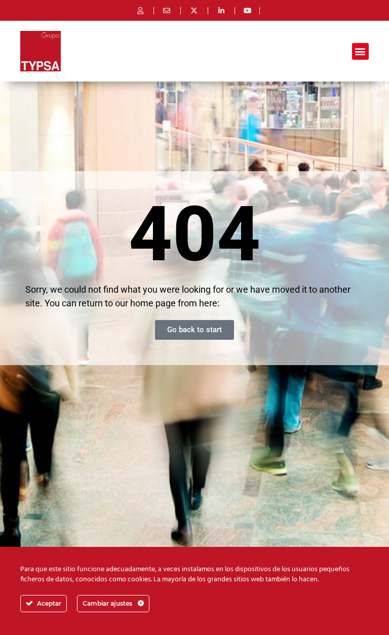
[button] (360, 51)
